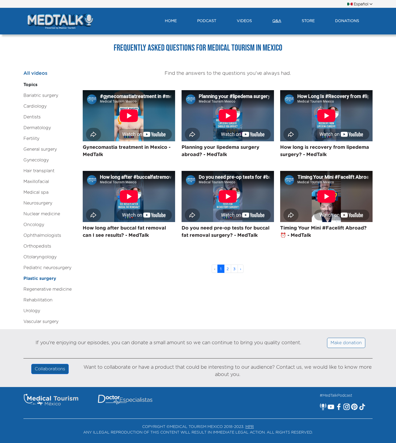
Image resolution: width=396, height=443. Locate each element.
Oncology (33, 225)
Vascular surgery (40, 321)
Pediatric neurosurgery (47, 268)
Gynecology (36, 160)
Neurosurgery (37, 203)
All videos (35, 73)
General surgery (40, 149)
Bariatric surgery (40, 95)
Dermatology (37, 128)
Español (361, 4)
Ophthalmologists (42, 235)
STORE (308, 21)
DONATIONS (347, 21)
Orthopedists (37, 246)
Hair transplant (38, 171)
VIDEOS (244, 21)
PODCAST (206, 21)
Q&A (276, 21)
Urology (31, 311)
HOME (171, 21)
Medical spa (35, 192)
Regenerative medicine (47, 289)
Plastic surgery (39, 278)
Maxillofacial (36, 182)
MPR (249, 427)
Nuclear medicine (41, 214)
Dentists (32, 117)
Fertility (31, 138)
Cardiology (35, 106)
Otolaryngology (40, 257)
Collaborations (50, 369)
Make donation (346, 343)
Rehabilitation (38, 300)
